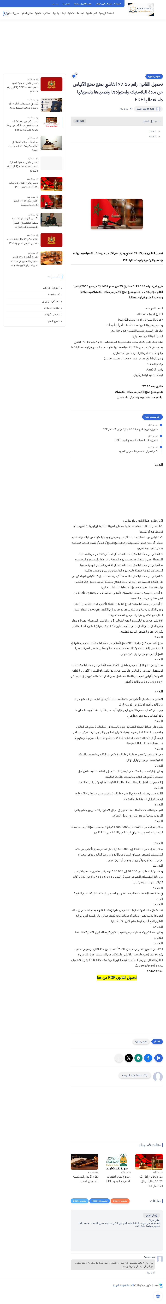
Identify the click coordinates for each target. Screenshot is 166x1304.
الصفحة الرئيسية (106, 13)
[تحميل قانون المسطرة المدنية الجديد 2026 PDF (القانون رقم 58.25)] (51, 84)
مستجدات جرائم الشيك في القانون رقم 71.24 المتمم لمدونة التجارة (23, 146)
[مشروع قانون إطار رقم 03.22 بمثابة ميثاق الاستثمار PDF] (149, 1161)
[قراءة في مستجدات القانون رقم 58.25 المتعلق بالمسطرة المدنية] (51, 105)
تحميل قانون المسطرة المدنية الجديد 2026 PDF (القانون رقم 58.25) (22, 87)
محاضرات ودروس (51, 301)
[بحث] (5, 13)
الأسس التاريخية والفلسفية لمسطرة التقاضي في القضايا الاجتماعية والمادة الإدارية (25, 223)
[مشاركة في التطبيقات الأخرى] (119, 1058)
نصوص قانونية (154, 76)
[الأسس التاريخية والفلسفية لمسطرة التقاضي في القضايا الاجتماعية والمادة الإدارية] (51, 220)
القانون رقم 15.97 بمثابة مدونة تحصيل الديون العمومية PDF (22, 241)
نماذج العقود (27, 13)
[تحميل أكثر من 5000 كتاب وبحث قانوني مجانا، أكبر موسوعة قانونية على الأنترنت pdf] (51, 123)
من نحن (55, 3)
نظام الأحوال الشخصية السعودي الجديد (138, 451)
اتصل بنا (66, 3)
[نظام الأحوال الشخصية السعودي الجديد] (84, 1161)
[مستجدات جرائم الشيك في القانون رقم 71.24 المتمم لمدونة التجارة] (51, 143)
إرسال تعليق (151, 1215)
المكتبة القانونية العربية (145, 108)
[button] (148, 1058)
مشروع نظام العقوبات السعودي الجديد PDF (136, 440)
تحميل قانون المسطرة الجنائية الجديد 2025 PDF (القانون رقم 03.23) (22, 166)
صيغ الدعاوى (12, 13)
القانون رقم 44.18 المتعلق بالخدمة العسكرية (25, 203)
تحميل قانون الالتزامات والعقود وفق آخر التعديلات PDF (23, 185)
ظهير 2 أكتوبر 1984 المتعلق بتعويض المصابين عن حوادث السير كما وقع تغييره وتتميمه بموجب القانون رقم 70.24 (24, 261)
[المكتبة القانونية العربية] (141, 9)
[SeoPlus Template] (161, 1285)
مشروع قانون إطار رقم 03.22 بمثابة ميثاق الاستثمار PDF (130, 429)
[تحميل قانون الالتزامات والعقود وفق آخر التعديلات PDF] (51, 184)
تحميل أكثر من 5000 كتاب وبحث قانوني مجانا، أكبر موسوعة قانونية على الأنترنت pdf (22, 126)
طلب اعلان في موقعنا (82, 3)
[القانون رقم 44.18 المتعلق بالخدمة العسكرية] (51, 202)
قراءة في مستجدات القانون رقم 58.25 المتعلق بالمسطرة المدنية (23, 106)
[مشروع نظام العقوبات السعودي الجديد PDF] (116, 1161)
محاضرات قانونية (42, 13)
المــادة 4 (152, 136)
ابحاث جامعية (59, 13)
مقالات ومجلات (52, 308)
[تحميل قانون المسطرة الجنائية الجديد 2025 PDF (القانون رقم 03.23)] (51, 163)
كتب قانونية (91, 13)
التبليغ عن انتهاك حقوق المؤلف (108, 3)
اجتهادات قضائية (75, 13)
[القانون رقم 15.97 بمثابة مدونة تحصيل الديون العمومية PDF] (51, 240)
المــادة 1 (152, 131)
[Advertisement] (83, 48)
